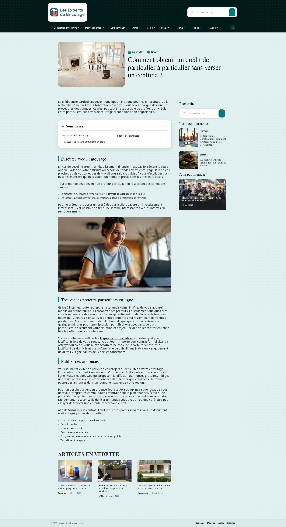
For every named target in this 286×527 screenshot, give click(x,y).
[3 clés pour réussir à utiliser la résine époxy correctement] (75, 471)
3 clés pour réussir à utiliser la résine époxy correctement (74, 487)
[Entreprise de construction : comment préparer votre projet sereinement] (188, 137)
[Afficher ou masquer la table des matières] (125, 126)
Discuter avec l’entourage (76, 135)
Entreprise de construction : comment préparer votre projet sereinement (213, 140)
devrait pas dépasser (119, 194)
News (154, 52)
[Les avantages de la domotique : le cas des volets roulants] (154, 471)
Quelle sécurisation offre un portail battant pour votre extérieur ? (112, 488)
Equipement (143, 493)
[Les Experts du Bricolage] (67, 12)
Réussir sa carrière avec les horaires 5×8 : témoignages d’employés (201, 199)
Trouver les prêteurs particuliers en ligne (84, 141)
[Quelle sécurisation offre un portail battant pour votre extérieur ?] (115, 471)
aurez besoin (100, 345)
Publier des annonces (128, 135)
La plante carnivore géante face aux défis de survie (213, 162)
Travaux (62, 493)
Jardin (101, 496)
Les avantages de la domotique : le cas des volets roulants (154, 487)
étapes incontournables (116, 338)
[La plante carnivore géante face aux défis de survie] (188, 160)
